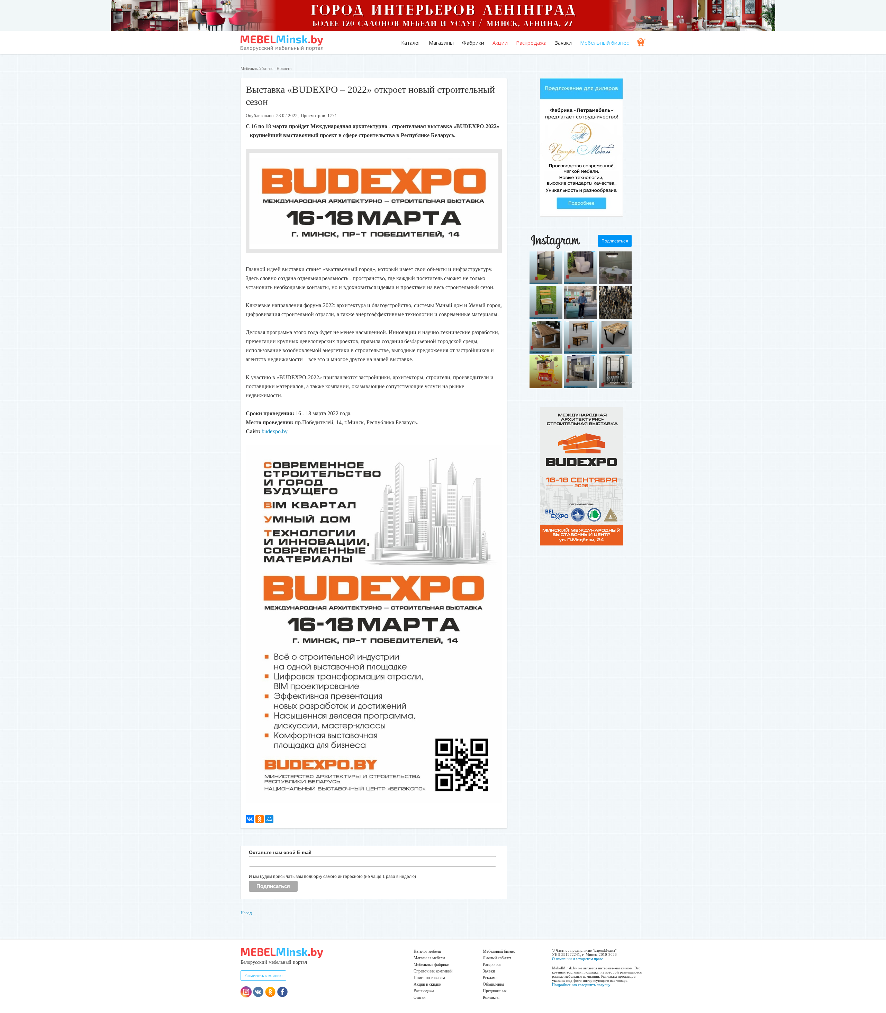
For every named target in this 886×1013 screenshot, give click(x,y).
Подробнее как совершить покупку (581, 985)
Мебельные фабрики (431, 964)
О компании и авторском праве (577, 959)
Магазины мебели (429, 958)
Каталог (411, 42)
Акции (500, 42)
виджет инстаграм (622, 382)
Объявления (493, 984)
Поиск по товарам (429, 977)
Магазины (441, 42)
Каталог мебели (427, 951)
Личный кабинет (497, 958)
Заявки (563, 42)
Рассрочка (491, 964)
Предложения (495, 990)
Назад (246, 912)
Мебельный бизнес (604, 42)
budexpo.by (275, 431)
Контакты (491, 997)
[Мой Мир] (269, 819)
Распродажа (531, 42)
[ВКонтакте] (250, 819)
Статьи (419, 997)
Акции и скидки (427, 984)
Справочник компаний (433, 971)
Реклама (490, 977)
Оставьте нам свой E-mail (280, 852)
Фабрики (473, 42)
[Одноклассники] (259, 819)
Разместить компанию (263, 975)
